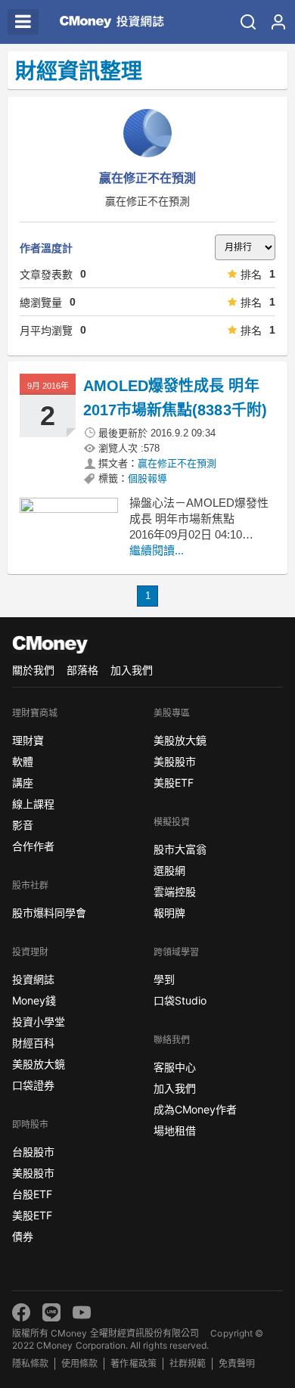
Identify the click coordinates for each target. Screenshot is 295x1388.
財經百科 (33, 1042)
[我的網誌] (278, 22)
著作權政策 (133, 1363)
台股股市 (33, 1151)
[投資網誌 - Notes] (106, 22)
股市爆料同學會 (49, 912)
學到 (164, 979)
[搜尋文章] (248, 22)
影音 (22, 824)
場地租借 (175, 1130)
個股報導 (147, 478)
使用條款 (79, 1363)
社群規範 (187, 1363)
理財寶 (28, 740)
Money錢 (34, 1000)
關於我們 (33, 669)
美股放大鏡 (38, 1063)
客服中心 (175, 1066)
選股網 (169, 870)
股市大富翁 (180, 849)
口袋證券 (33, 1085)
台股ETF (32, 1194)
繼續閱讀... (156, 550)
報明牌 (169, 912)
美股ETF (32, 1215)
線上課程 (33, 803)
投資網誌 (33, 979)
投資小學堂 (38, 1021)
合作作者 (33, 846)
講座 (22, 782)
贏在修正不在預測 (177, 463)
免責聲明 (237, 1363)
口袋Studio (180, 1000)
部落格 (82, 669)
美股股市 (33, 1172)
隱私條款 (30, 1363)
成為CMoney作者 (195, 1109)
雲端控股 (175, 891)
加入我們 (131, 669)
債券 (22, 1236)
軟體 (22, 761)
